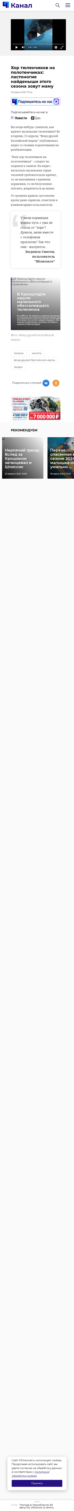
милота (36, 353)
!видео (18, 367)
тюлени (19, 353)
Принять (37, 1483)
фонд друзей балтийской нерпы (34, 360)
